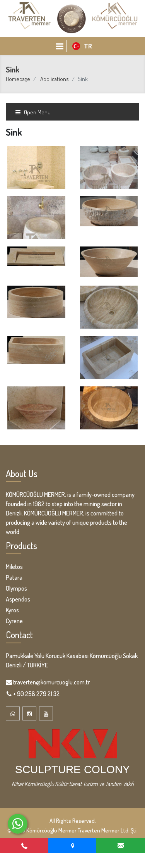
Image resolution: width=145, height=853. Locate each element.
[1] (59, 46)
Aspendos (18, 599)
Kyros (12, 610)
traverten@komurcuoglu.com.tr (51, 682)
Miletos (14, 566)
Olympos (16, 588)
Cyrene (14, 621)
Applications (54, 79)
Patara (14, 577)
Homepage (18, 79)
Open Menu (37, 112)
